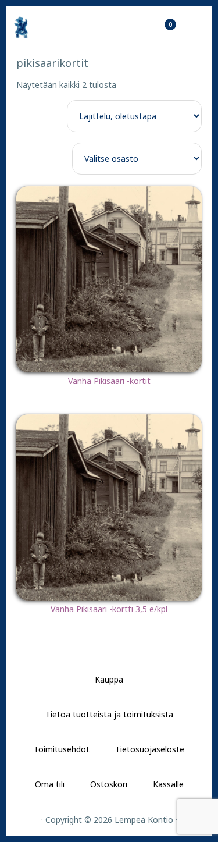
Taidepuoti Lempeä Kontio (52, 27)
